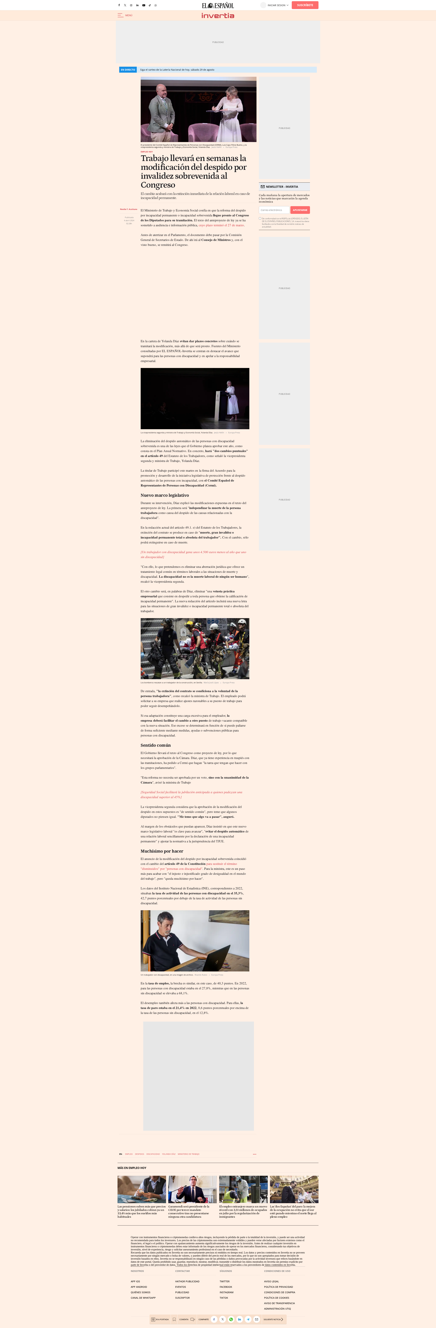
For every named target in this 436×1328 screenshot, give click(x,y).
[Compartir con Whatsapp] (232, 1319)
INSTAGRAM (226, 1292)
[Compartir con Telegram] (249, 1319)
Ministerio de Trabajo (188, 1154)
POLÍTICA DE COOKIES (276, 1297)
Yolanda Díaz (168, 1154)
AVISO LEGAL (271, 1281)
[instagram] (131, 5)
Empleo (129, 1154)
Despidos (139, 1154)
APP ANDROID (139, 1286)
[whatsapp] (155, 5)
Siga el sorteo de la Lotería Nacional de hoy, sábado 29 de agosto (177, 69)
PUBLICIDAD (182, 1292)
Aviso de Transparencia (279, 1303)
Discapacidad (153, 1154)
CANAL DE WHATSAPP (143, 1297)
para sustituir (215, 863)
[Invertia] (218, 15)
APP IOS (135, 1281)
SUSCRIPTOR (182, 1297)
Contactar (182, 1271)
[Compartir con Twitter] (223, 1319)
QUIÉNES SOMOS (140, 1292)
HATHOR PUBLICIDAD (187, 1281)
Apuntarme (300, 210)
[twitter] (125, 5)
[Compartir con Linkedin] (240, 1319)
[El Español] (218, 5)
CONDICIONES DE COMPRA (279, 1292)
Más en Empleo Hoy (132, 1168)
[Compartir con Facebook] (215, 1319)
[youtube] (143, 5)
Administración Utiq (277, 1308)
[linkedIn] (137, 5)
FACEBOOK (226, 1286)
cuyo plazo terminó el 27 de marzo (221, 225)
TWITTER (225, 1281)
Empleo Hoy (147, 152)
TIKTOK (224, 1297)
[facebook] (119, 5)
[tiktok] (150, 5)
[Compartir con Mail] (257, 1319)
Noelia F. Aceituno (128, 209)
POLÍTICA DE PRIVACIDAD (278, 1286)
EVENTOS (180, 1286)
